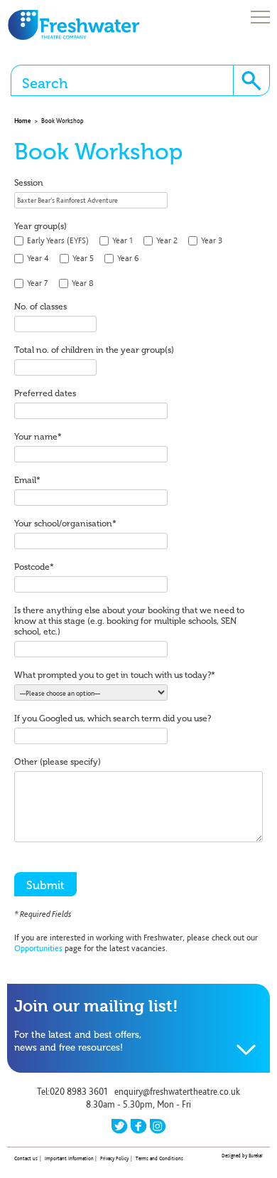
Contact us (26, 1158)
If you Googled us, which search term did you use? (112, 718)
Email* (27, 480)
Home (22, 120)
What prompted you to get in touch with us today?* (114, 675)
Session (28, 183)
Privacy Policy (114, 1158)
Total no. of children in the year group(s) (94, 350)
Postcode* (34, 567)
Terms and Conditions (159, 1158)
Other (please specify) (57, 762)
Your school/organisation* (65, 524)
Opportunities (38, 948)
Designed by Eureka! (242, 1155)
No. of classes (40, 307)
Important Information (69, 1158)
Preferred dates (45, 393)
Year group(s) (40, 226)
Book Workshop (62, 120)
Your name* (38, 437)
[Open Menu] (260, 18)
